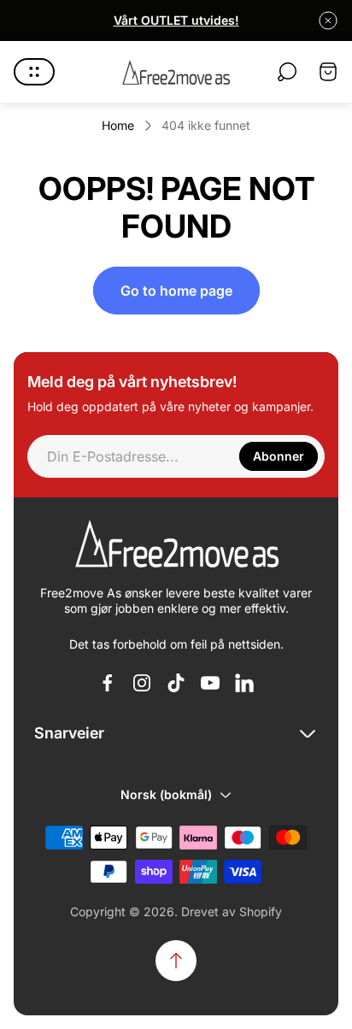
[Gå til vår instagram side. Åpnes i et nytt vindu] (142, 683)
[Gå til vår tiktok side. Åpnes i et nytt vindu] (176, 683)
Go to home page (176, 290)
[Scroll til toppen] (176, 960)
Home (118, 125)
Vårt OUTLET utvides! (176, 20)
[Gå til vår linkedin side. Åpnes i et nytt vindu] (244, 683)
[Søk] (287, 72)
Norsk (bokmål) (166, 794)
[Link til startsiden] (176, 545)
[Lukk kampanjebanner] (328, 20)
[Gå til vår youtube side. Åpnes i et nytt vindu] (210, 683)
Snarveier (69, 733)
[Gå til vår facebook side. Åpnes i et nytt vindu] (107, 683)
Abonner (278, 456)
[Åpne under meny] (34, 71)
